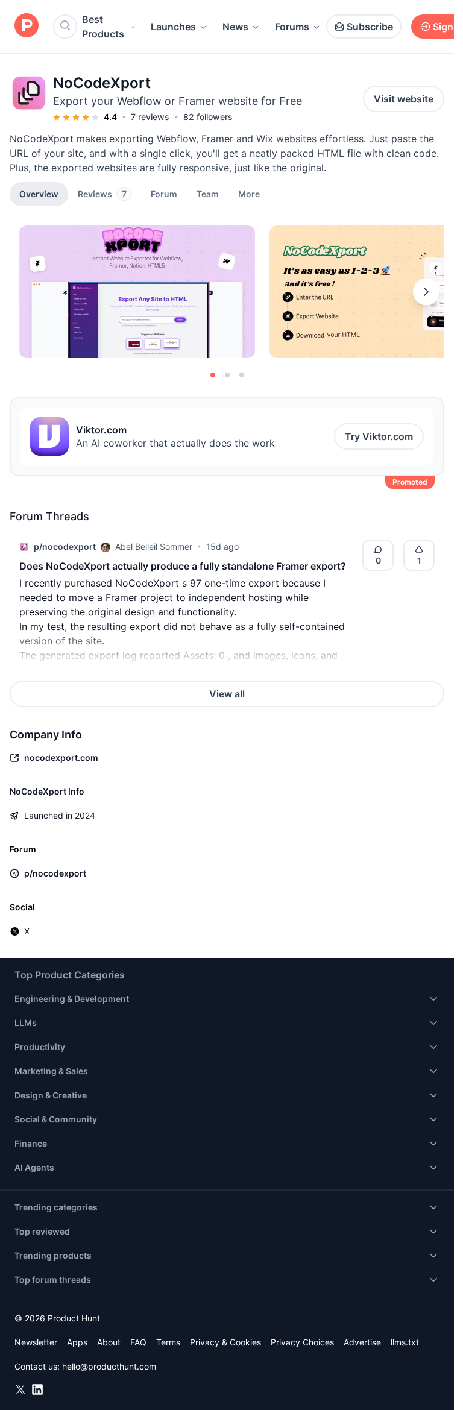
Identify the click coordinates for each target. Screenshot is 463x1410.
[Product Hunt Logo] (26, 26)
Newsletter (35, 1342)
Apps (77, 1342)
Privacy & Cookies (225, 1342)
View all (227, 694)
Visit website (403, 99)
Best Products (103, 26)
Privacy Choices (302, 1342)
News (235, 26)
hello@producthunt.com (109, 1366)
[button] (248, 193)
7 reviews (150, 117)
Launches (173, 26)
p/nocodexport (65, 546)
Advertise (362, 1342)
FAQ (138, 1342)
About (109, 1342)
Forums (292, 26)
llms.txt (405, 1342)
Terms (168, 1342)
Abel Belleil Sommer (153, 546)
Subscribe (370, 26)
